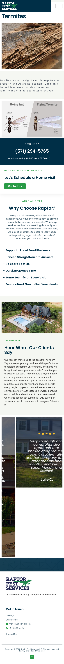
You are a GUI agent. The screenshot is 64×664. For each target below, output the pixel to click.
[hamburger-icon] (58, 6)
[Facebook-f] (32, 657)
